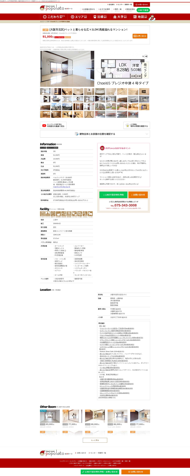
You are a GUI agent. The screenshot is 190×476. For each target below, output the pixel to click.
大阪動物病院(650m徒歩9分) (110, 391)
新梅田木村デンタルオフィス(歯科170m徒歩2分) (117, 384)
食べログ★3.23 (105, 363)
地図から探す (117, 463)
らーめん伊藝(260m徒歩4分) (110, 367)
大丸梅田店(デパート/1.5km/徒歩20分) (113, 342)
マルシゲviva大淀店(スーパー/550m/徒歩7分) (115, 335)
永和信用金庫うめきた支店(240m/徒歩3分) (114, 381)
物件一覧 (118, 10)
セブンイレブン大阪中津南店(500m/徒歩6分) (115, 331)
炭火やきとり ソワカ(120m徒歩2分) (112, 356)
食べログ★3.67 (105, 370)
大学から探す (107, 463)
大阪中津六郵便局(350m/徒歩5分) (111, 379)
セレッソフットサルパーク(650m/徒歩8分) (114, 393)
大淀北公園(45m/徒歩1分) (109, 395)
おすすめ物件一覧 (118, 461)
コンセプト (72, 461)
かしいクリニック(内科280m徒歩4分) (113, 386)
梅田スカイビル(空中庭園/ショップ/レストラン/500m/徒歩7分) (121, 337)
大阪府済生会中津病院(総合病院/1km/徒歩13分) (116, 388)
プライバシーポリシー (100, 465)
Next (93, 69)
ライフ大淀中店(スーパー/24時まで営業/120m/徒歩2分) (119, 333)
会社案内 (88, 465)
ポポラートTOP (44, 21)
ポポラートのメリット (104, 461)
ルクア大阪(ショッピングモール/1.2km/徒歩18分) (117, 344)
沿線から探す (98, 463)
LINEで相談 (143, 10)
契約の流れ (130, 10)
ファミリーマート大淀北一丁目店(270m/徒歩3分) (117, 328)
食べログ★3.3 (105, 354)
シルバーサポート (79, 465)
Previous (41, 69)
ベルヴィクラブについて (61, 187)
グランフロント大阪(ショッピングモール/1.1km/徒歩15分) (120, 340)
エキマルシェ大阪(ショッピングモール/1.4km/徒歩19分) (119, 347)
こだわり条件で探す (75, 463)
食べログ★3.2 (105, 358)
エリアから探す (87, 463)
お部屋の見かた (89, 10)
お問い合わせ (112, 465)
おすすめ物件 (105, 10)
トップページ (64, 461)
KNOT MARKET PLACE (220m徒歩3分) (114, 361)
